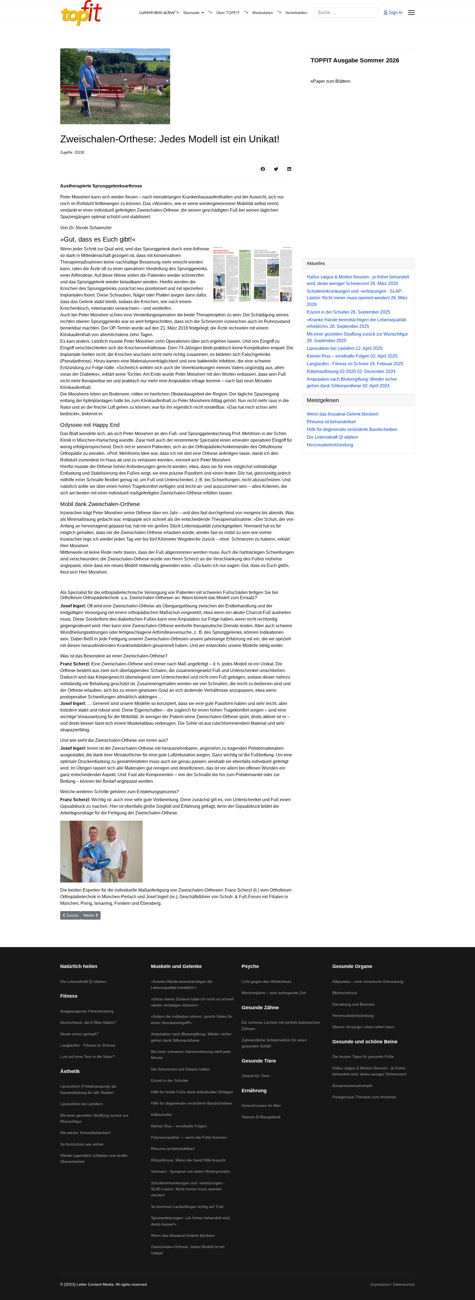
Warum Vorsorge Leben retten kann (363, 1027)
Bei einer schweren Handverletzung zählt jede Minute (191, 1054)
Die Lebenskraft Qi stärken (83, 981)
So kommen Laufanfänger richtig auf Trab (187, 1206)
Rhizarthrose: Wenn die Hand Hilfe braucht (188, 1160)
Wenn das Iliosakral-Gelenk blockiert (182, 1235)
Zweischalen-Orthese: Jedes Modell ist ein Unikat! (188, 1249)
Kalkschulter (161, 1114)
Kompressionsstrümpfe (352, 1085)
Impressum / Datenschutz (392, 1284)
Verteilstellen (296, 12)
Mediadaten (262, 12)
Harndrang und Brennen (353, 1004)
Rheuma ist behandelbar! (173, 1148)
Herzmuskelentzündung (353, 1015)
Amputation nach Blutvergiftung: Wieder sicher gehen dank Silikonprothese (191, 1037)
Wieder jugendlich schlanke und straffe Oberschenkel (94, 1158)
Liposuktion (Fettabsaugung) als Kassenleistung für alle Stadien (88, 1089)
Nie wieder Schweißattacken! (85, 1132)
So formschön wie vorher (82, 1144)
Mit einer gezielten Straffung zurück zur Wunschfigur (94, 1118)
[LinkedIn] (289, 169)
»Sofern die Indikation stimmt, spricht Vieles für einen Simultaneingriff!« (192, 1019)
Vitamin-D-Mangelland (261, 1117)
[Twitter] (276, 169)
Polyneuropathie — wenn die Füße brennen (189, 1137)
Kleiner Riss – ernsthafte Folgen (352, 356)
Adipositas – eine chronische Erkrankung (367, 981)
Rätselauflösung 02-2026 (351, 371)
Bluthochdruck (344, 993)
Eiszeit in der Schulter (348, 312)
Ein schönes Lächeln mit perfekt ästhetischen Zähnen (281, 1025)
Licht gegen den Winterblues (266, 981)
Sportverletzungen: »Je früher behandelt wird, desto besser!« (191, 1221)
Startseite (191, 12)
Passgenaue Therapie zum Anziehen (364, 1097)
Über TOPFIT (228, 12)
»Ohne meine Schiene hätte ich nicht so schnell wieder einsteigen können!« (192, 1002)
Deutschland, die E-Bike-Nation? (88, 1022)
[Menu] (411, 12)
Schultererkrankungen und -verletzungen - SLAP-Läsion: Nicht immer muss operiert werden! (357, 298)
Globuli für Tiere (255, 1076)
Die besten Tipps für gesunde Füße (363, 1056)
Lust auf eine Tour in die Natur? (87, 1056)
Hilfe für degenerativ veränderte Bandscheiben (191, 1103)
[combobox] (346, 12)
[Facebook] (262, 169)
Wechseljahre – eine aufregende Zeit (274, 993)
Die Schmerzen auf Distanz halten (180, 1069)
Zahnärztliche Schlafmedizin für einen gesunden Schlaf (274, 1043)
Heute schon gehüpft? (79, 1034)
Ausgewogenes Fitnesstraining (87, 1011)
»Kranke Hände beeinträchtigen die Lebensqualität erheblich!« (181, 984)
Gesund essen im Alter (261, 1105)
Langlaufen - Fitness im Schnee (355, 363)
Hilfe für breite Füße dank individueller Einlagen (192, 1092)
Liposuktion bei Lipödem (345, 348)
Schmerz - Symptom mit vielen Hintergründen (190, 1171)
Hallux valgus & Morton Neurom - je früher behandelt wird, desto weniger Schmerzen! (369, 1071)
